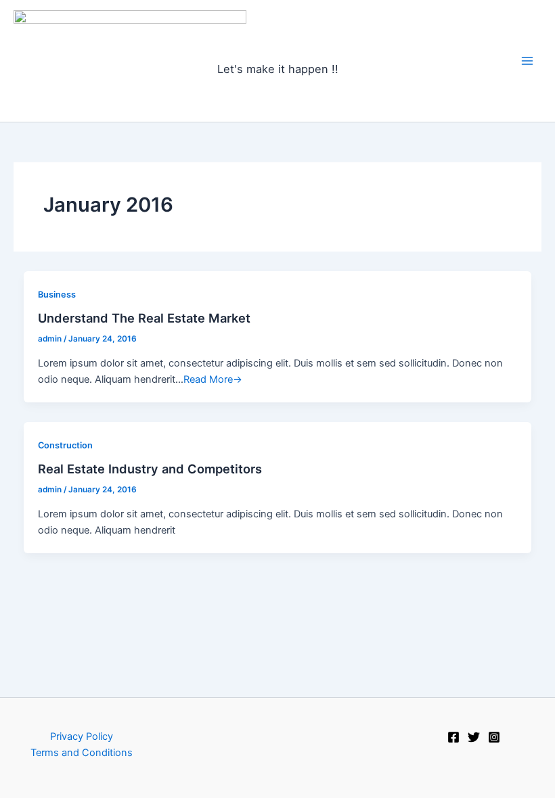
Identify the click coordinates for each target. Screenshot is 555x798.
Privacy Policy (81, 736)
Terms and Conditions (81, 753)
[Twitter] (474, 737)
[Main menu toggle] (527, 61)
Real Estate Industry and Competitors (150, 468)
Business (57, 294)
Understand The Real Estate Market (144, 317)
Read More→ (212, 379)
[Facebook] (453, 737)
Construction (65, 445)
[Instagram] (494, 737)
